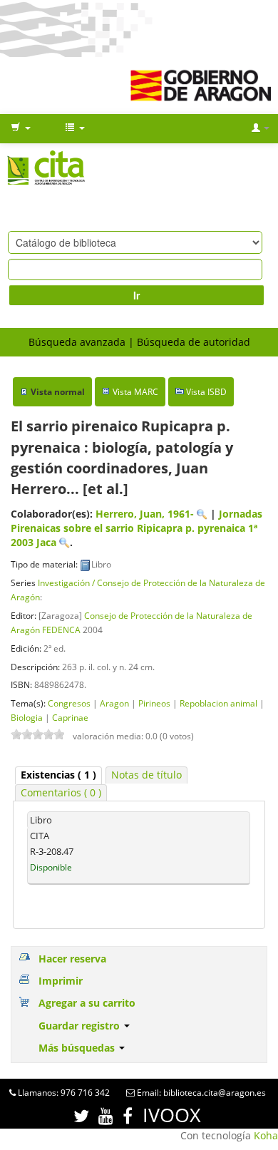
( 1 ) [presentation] (58, 774)
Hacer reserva (72, 958)
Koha (266, 1135)
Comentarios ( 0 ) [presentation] (61, 792)
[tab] (58, 775)
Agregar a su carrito (86, 1003)
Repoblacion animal (218, 703)
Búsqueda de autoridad (193, 342)
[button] (20, 128)
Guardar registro (80, 1025)
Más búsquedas (78, 1047)
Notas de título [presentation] (146, 774)
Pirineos (154, 703)
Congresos (69, 703)
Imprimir (60, 980)
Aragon (114, 703)
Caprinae (70, 717)
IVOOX (172, 1115)
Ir (136, 295)
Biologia (27, 717)
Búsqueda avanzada (77, 342)
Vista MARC (135, 392)
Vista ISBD (206, 392)
